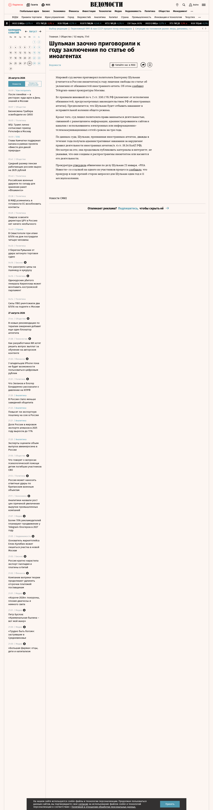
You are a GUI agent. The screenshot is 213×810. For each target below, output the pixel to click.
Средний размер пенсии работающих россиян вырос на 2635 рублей (24, 167)
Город (71, 17)
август (33, 31)
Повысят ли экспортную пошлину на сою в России (23, 413)
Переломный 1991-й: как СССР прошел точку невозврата (101, 28)
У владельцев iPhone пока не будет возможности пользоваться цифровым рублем (23, 368)
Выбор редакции (58, 28)
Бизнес (46, 11)
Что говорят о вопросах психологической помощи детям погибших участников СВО (24, 464)
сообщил (137, 86)
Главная (54, 36)
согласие (83, 804)
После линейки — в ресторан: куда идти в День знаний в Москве (24, 98)
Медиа (118, 11)
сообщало (135, 169)
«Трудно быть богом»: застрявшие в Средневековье (21, 634)
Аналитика (100, 17)
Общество (164, 11)
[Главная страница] (106, 5)
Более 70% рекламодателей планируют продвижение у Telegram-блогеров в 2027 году (24, 525)
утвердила (79, 165)
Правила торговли (31, 17)
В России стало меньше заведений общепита (22, 401)
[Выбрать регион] (177, 4)
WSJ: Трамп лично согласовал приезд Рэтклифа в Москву (19, 128)
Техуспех (190, 17)
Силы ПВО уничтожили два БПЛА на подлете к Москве (24, 305)
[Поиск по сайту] (184, 4)
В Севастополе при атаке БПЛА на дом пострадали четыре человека (23, 236)
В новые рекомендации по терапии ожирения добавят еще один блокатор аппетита (24, 327)
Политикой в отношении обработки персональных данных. (103, 807)
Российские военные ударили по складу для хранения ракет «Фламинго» (21, 185)
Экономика (59, 11)
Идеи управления (54, 17)
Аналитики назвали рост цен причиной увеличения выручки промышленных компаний (24, 505)
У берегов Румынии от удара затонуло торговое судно (23, 253)
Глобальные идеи (29, 11)
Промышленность (141, 17)
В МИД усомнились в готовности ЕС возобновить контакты (24, 204)
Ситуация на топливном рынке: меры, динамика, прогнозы (167, 28)
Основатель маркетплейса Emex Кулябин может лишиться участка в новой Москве (23, 545)
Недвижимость (133, 11)
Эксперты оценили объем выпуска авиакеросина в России (23, 446)
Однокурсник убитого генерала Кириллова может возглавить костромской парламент (24, 285)
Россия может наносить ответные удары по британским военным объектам (22, 485)
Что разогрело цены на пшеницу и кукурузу (22, 268)
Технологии (105, 11)
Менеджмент (180, 11)
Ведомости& (84, 17)
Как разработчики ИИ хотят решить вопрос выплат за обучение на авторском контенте (24, 348)
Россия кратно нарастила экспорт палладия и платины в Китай (23, 564)
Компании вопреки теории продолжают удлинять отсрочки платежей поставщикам (24, 582)
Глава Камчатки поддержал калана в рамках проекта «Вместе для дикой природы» (24, 145)
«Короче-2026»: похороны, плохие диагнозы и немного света (24, 601)
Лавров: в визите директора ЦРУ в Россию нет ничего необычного (22, 220)
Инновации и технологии (168, 17)
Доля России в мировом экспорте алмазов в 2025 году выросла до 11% (22, 428)
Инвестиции (89, 11)
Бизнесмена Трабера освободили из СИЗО (20, 113)
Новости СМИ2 (58, 198)
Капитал (113, 17)
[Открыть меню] (204, 5)
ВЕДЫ (15, 17)
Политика (150, 11)
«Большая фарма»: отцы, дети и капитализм (23, 650)
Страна (125, 17)
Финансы (74, 11)
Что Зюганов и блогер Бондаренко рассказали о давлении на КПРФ (23, 387)
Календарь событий (14, 31)
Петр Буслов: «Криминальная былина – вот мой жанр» (23, 618)
